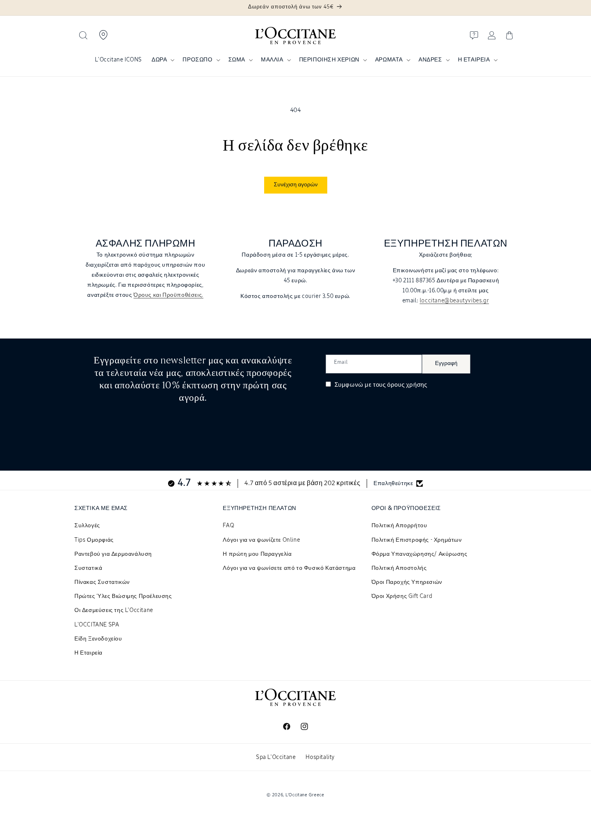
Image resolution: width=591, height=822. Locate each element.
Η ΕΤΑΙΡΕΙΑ (474, 60)
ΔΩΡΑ (159, 60)
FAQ (228, 525)
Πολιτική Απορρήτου (399, 525)
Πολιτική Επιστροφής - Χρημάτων (416, 540)
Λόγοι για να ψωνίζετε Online (261, 540)
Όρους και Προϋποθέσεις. (168, 295)
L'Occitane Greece (304, 795)
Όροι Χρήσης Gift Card (402, 596)
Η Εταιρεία (88, 653)
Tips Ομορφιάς (94, 540)
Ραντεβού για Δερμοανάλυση (113, 554)
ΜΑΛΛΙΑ (272, 60)
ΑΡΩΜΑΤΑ (389, 60)
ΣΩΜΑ (236, 60)
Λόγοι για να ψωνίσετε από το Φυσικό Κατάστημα (289, 568)
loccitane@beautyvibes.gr (454, 301)
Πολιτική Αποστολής (399, 568)
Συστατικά (88, 568)
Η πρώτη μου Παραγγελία (257, 554)
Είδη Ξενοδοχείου (98, 639)
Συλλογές (87, 525)
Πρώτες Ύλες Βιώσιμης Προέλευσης (123, 596)
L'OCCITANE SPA (96, 625)
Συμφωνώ (380, 385)
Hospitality (320, 757)
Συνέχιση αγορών (296, 185)
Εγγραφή (446, 363)
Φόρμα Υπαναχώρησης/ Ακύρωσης (419, 554)
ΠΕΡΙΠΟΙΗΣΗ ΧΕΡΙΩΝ (329, 60)
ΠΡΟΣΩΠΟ (197, 60)
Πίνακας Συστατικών (102, 582)
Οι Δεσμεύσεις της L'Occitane (113, 610)
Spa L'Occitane (276, 757)
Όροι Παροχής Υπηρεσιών (406, 582)
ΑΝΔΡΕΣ (430, 60)
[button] (83, 35)
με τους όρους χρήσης (396, 385)
